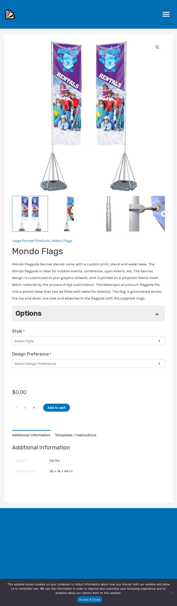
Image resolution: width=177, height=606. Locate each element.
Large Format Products (31, 240)
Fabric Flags (62, 240)
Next (164, 214)
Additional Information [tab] (31, 435)
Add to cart (56, 407)
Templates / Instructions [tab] (75, 435)
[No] (171, 592)
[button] (157, 47)
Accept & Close (89, 599)
